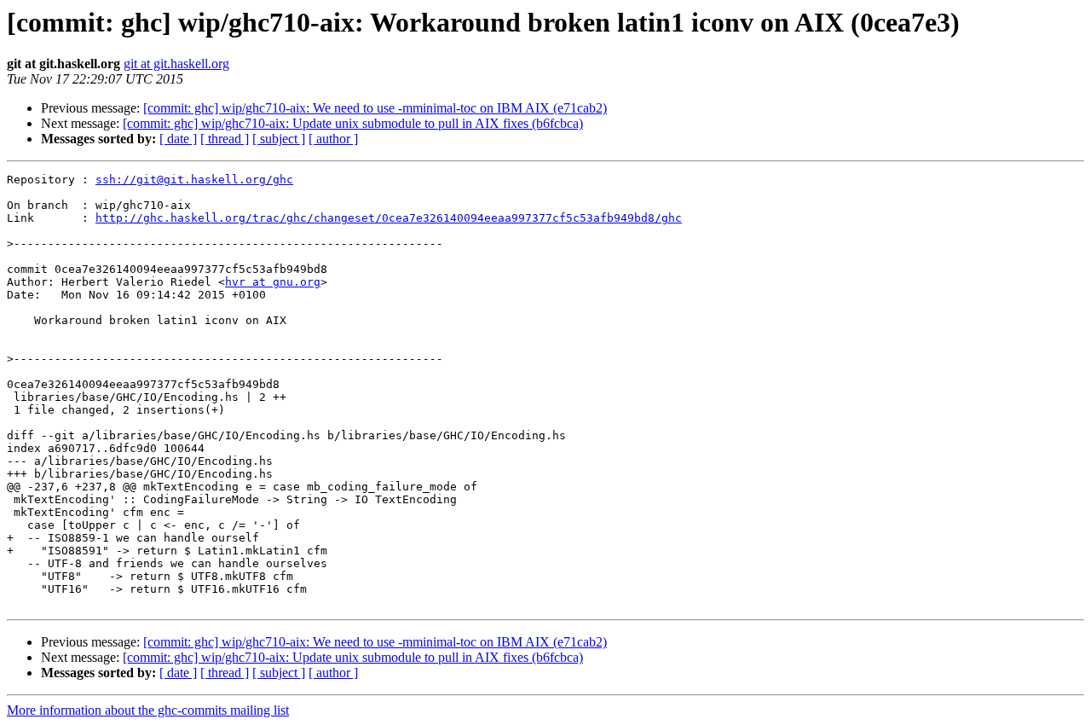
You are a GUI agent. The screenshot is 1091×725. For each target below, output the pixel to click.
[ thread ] (224, 138)
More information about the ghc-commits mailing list (148, 710)
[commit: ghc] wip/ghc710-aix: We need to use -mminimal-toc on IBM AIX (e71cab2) (375, 108)
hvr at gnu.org (272, 282)
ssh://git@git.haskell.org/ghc (194, 179)
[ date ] (178, 138)
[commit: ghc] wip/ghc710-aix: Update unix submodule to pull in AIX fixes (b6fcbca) (353, 123)
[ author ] (333, 138)
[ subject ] (278, 138)
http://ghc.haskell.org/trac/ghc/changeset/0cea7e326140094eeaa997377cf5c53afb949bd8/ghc (388, 218)
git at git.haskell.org (176, 63)
